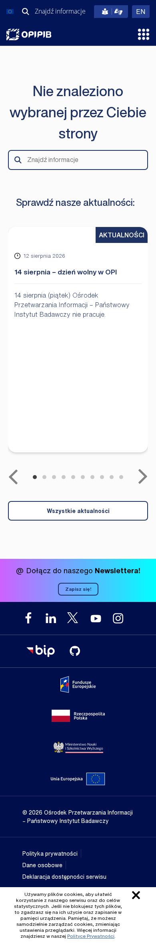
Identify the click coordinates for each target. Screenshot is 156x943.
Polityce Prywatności (90, 936)
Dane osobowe (42, 865)
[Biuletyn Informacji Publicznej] (40, 651)
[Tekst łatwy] (111, 11)
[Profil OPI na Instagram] (118, 618)
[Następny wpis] (143, 476)
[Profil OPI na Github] (75, 651)
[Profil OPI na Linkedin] (51, 618)
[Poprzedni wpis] (13, 476)
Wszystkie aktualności (78, 511)
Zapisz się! (78, 589)
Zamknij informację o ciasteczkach (136, 895)
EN (143, 11)
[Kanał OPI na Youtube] (96, 618)
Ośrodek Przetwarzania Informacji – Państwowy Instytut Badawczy (28, 34)
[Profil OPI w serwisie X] (73, 617)
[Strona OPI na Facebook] (28, 618)
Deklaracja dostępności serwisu (64, 876)
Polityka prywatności (50, 853)
